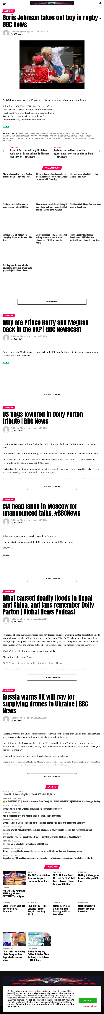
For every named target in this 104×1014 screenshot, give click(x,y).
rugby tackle (10, 138)
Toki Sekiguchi (80, 138)
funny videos (23, 136)
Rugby (88, 136)
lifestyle (65, 136)
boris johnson (57, 133)
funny (86, 133)
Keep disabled (90, 1006)
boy (68, 133)
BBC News (18, 34)
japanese (44, 136)
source (6, 126)
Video (92, 138)
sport (43, 138)
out (81, 136)
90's (21, 133)
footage (76, 133)
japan (34, 136)
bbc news (36, 133)
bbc (27, 133)
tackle (60, 138)
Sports (51, 138)
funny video (9, 136)
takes (68, 138)
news (74, 136)
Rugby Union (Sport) (28, 138)
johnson (55, 136)
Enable (87, 1001)
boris (45, 133)
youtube (8, 141)
